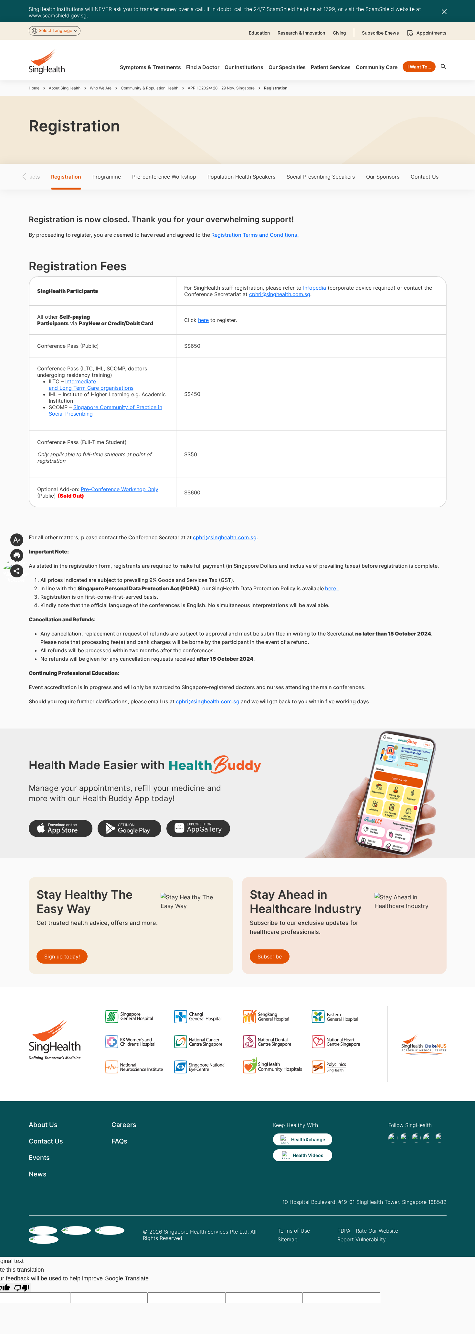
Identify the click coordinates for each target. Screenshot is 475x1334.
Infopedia (314, 287)
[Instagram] (427, 1138)
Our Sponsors (382, 176)
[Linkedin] (416, 1138)
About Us (43, 1125)
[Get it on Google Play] (129, 828)
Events (39, 1158)
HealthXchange (308, 1139)
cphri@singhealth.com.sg (279, 294)
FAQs (119, 1141)
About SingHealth (64, 88)
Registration (66, 176)
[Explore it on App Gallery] (198, 828)
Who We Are (100, 88)
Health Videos (308, 1155)
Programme (106, 176)
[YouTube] (439, 1138)
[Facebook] (392, 1138)
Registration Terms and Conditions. (255, 235)
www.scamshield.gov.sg (58, 15)
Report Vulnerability (361, 1239)
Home (34, 88)
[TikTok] (404, 1138)
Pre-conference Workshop (164, 176)
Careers (123, 1125)
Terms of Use (294, 1230)
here (203, 320)
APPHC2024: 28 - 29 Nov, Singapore (221, 88)
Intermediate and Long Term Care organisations (91, 384)
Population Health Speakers (241, 176)
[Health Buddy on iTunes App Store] (60, 828)
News (38, 1174)
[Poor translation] (21, 1287)
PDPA (344, 1230)
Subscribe (270, 956)
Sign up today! (62, 956)
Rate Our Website (377, 1230)
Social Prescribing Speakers (321, 176)
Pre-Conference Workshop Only (119, 489)
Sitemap (288, 1239)
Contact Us (424, 176)
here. (332, 588)
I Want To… (419, 66)
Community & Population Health (149, 88)
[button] (35, 177)
